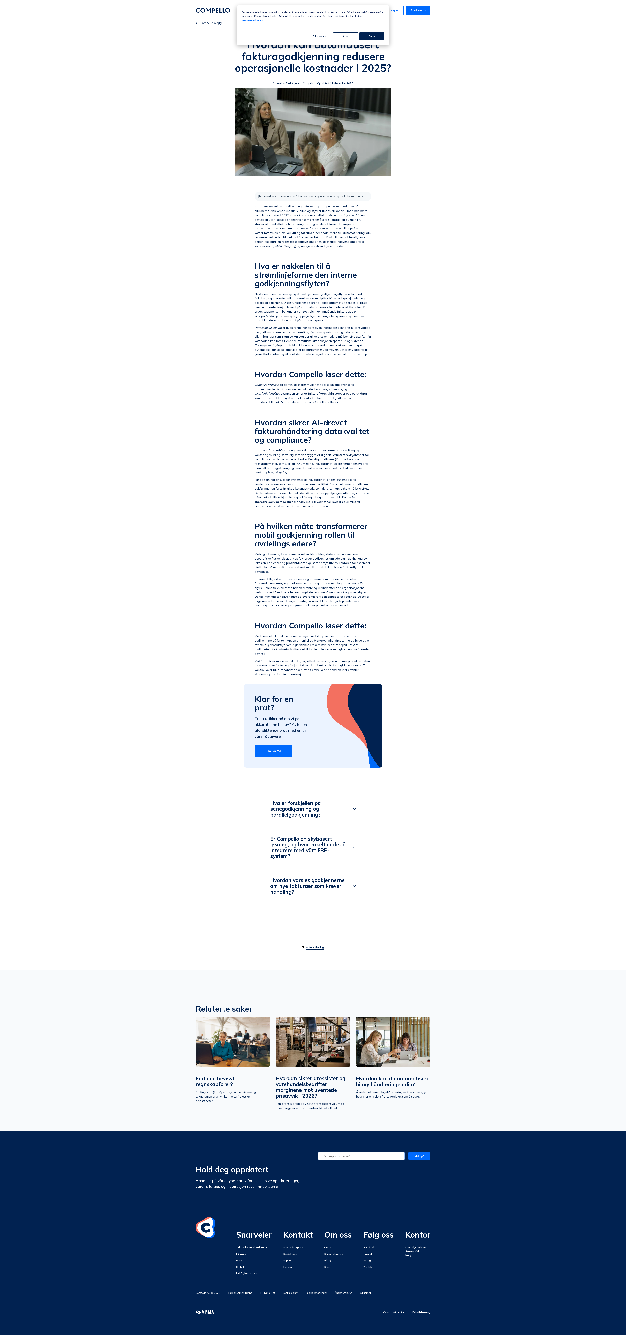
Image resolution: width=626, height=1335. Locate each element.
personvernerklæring (252, 20)
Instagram (369, 1260)
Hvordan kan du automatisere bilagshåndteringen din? (392, 1081)
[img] (359, 196)
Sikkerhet (365, 1292)
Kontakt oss (290, 1253)
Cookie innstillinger (316, 1292)
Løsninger (241, 1253)
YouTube (368, 1267)
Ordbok (240, 1267)
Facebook (369, 1247)
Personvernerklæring (240, 1292)
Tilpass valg (319, 36)
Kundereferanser (334, 1253)
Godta (372, 36)
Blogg (327, 1260)
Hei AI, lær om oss (246, 1273)
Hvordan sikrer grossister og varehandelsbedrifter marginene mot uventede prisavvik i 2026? (310, 1087)
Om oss (328, 1247)
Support (287, 1260)
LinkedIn (368, 1253)
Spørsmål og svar (293, 1247)
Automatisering (315, 947)
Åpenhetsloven (343, 1292)
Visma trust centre (393, 1312)
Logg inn (394, 10)
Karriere (328, 1267)
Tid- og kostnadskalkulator (251, 1247)
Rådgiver (288, 1267)
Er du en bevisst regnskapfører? (215, 1081)
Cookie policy (290, 1292)
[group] (313, 196)
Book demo (418, 10)
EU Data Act (267, 1292)
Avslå (345, 36)
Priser (239, 1260)
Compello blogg (211, 23)
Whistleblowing (421, 1312)
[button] (259, 196)
